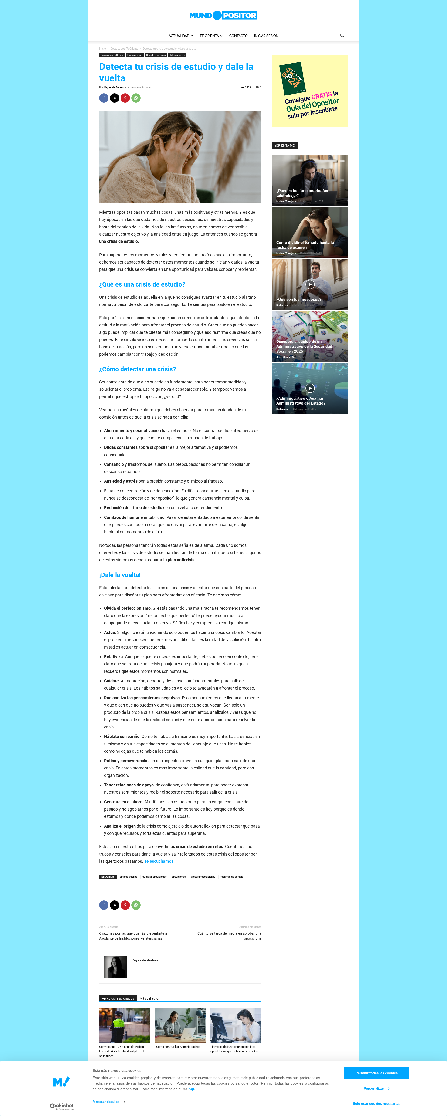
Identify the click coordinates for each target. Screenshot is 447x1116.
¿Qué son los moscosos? (298, 299)
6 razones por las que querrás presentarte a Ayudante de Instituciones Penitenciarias (133, 935)
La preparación (134, 55)
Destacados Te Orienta (124, 48)
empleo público (128, 876)
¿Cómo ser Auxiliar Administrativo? (177, 1046)
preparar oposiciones (203, 876)
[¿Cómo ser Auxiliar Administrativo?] (180, 1025)
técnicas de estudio (231, 876)
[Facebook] (103, 98)
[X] (114, 98)
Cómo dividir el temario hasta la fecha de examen (305, 245)
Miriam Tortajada (286, 201)
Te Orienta (209, 36)
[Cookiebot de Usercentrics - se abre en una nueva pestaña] (61, 1106)
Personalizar (374, 1088)
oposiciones (179, 876)
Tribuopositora (177, 55)
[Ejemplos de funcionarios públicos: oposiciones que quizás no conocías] (235, 1025)
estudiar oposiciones (154, 876)
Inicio (102, 48)
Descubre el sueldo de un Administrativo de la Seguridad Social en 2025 (304, 346)
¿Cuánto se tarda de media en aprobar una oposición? (228, 935)
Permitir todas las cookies (377, 1073)
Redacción (282, 305)
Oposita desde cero (156, 55)
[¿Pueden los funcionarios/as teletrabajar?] (310, 180)
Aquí (192, 1089)
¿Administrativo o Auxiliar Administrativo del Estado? (300, 401)
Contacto (238, 36)
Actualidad (179, 36)
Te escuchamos (158, 861)
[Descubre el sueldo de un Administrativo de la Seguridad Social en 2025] (310, 336)
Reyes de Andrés (114, 87)
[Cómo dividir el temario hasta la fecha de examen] (310, 232)
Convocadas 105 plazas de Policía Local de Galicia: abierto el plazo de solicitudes (122, 1051)
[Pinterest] (125, 98)
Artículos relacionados (118, 998)
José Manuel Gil (285, 357)
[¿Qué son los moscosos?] (310, 284)
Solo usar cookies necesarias (376, 1104)
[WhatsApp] (136, 98)
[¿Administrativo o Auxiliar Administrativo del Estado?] (310, 388)
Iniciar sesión (266, 36)
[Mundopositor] (223, 15)
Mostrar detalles (106, 1102)
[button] (342, 36)
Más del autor (149, 998)
